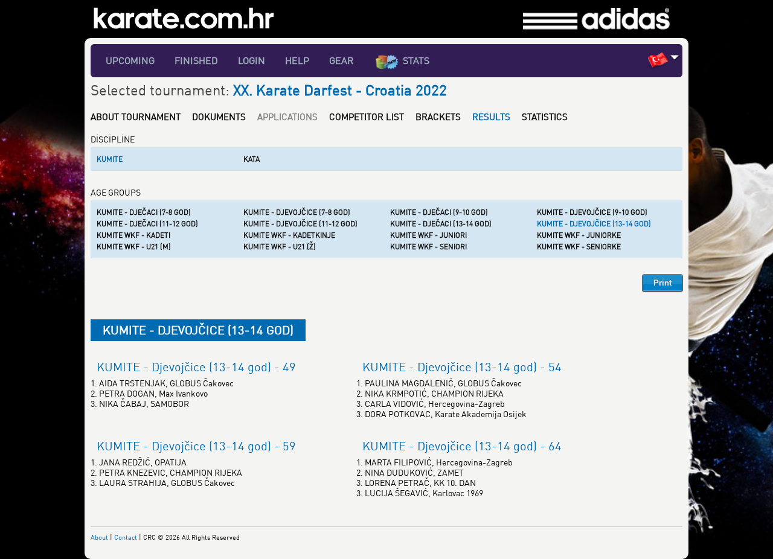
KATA (251, 159)
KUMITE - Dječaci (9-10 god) (439, 212)
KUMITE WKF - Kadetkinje (289, 235)
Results (491, 116)
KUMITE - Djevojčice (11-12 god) (300, 223)
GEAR (341, 60)
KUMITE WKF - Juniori (428, 235)
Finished (196, 60)
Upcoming (130, 60)
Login (251, 60)
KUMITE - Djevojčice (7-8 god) (296, 212)
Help (297, 60)
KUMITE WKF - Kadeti (133, 235)
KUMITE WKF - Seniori (428, 246)
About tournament (136, 116)
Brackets (438, 116)
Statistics (545, 116)
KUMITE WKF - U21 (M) (134, 246)
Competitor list (366, 116)
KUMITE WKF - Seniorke (579, 246)
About (99, 537)
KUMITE (110, 159)
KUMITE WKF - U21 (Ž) (279, 246)
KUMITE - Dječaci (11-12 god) (147, 223)
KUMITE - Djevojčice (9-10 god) (592, 212)
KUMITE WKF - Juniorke (579, 235)
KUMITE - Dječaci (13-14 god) (441, 223)
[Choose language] (674, 57)
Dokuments (219, 116)
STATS (416, 60)
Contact (125, 537)
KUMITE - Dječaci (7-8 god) (144, 212)
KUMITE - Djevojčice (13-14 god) (594, 223)
